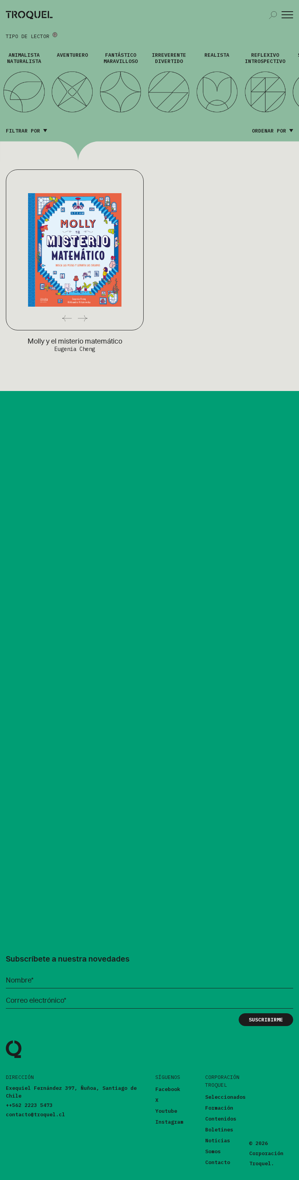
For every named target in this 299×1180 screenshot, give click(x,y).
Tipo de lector (29, 36)
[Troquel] (13, 1057)
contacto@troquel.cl (35, 1114)
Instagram (169, 1122)
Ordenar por (270, 131)
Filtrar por (24, 131)
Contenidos (220, 1118)
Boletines (219, 1129)
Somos (213, 1151)
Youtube (166, 1111)
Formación (219, 1108)
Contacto (217, 1162)
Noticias (217, 1140)
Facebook (167, 1089)
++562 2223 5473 (29, 1105)
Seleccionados (225, 1097)
